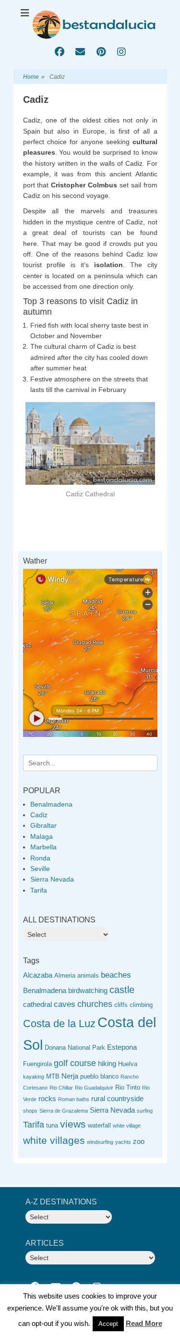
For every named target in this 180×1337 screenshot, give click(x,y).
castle (121, 989)
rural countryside (117, 1098)
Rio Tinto (127, 1087)
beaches (116, 975)
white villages (54, 1140)
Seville (40, 868)
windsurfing (100, 1142)
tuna (52, 1125)
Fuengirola (37, 1063)
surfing (145, 1111)
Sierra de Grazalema (63, 1111)
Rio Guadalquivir (94, 1088)
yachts (123, 1142)
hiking (107, 1063)
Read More (144, 1323)
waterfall (99, 1125)
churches (94, 1004)
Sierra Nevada (52, 879)
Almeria (64, 975)
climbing (141, 1004)
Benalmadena (51, 804)
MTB (53, 1076)
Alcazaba (37, 975)
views (73, 1123)
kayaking (33, 1076)
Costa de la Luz (59, 1024)
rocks (47, 1098)
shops (30, 1111)
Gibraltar (43, 825)
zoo (138, 1141)
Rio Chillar (61, 1088)
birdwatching (88, 990)
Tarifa (38, 890)
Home (34, 77)
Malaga (41, 836)
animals (88, 975)
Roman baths (73, 1099)
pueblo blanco (99, 1076)
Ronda (40, 858)
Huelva (127, 1063)
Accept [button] (108, 1323)
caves (64, 1004)
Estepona (122, 1047)
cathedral (37, 1004)
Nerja (69, 1076)
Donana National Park (75, 1047)
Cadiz (39, 815)
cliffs (121, 1004)
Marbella (43, 847)
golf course (75, 1063)
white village (127, 1125)
